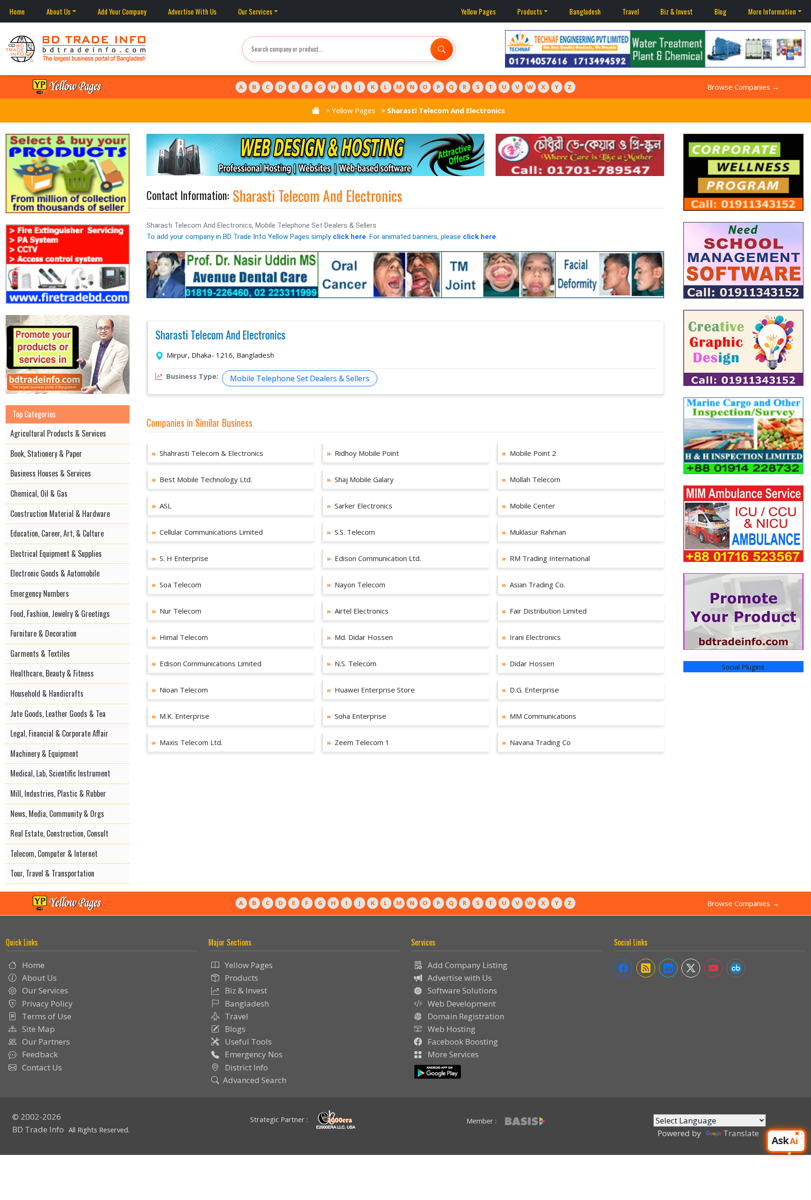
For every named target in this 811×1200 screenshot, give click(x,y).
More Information (772, 11)
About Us (58, 11)
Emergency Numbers (39, 593)
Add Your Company (122, 11)
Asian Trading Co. (533, 584)
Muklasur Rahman (534, 532)
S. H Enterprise (180, 558)
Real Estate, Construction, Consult (59, 833)
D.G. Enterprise (530, 689)
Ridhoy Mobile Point (363, 453)
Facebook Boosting (462, 1041)
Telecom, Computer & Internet (54, 853)
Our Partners (45, 1041)
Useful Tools (247, 1041)
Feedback (39, 1054)
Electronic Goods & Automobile (54, 573)
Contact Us (41, 1067)
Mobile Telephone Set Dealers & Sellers (299, 378)
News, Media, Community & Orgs (57, 813)
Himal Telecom (180, 637)
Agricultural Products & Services (58, 433)
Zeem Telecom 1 (358, 742)
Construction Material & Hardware (60, 513)
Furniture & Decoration (43, 633)
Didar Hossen (528, 663)
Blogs (234, 1028)
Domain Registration (465, 1016)
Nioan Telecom (180, 689)
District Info (245, 1067)
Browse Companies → (743, 87)
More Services (452, 1054)
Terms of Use (45, 1016)
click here (349, 236)
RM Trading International (546, 558)
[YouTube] (713, 968)
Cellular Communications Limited (207, 532)
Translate (741, 1133)
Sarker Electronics (359, 505)
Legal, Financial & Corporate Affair (59, 733)
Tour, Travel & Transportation (52, 873)
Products (529, 11)
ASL (161, 505)
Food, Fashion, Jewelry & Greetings (60, 613)
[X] (690, 968)
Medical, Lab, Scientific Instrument (60, 773)
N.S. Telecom (351, 663)
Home (17, 11)
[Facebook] (623, 968)
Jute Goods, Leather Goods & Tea (58, 713)
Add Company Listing (466, 965)
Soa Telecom (176, 584)
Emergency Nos (253, 1054)
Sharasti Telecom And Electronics (220, 335)
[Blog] (645, 968)
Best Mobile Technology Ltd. (202, 479)
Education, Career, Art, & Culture (57, 533)
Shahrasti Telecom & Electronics (207, 453)
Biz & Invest (676, 11)
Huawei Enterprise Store (371, 689)
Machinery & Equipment (44, 753)
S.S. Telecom (351, 532)
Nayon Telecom (356, 584)
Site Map (37, 1028)
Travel (630, 11)
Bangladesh (585, 11)
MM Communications (539, 716)
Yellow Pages (478, 11)
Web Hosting (450, 1028)
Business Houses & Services (50, 473)
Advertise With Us (192, 11)
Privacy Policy (46, 1003)
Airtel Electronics (358, 610)
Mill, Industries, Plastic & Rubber (58, 793)
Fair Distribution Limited (544, 610)
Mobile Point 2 (529, 453)
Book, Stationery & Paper (46, 453)
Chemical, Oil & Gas (39, 493)
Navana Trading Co (536, 742)
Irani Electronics (531, 637)
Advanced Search (254, 1080)
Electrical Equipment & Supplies (56, 553)
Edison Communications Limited (206, 663)
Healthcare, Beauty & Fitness (52, 673)
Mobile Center (528, 505)
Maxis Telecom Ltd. (187, 742)
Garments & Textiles (40, 653)
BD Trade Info (38, 1129)
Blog (720, 11)
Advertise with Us (459, 977)
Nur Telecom (176, 610)
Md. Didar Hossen (360, 637)
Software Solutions (461, 990)
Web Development (461, 1003)
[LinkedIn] (668, 968)
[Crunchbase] (736, 968)
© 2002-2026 (36, 1116)
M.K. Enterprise (180, 716)
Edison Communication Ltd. (374, 558)
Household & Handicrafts (47, 693)
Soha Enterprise (356, 716)
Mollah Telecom (531, 479)
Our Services (255, 11)
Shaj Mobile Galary (360, 479)
